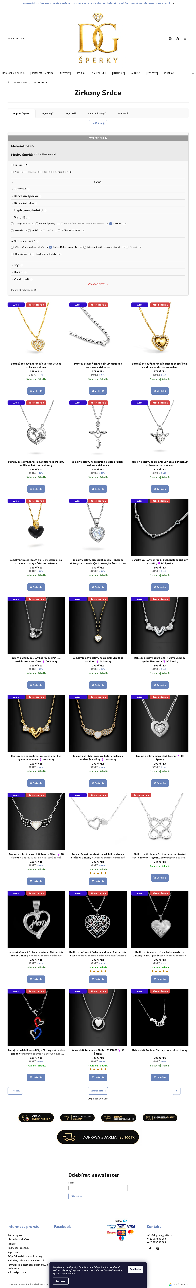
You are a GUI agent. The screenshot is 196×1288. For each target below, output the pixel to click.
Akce (19, 172)
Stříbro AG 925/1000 (73, 230)
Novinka (33, 172)
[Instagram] (157, 1249)
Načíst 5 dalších (98, 1090)
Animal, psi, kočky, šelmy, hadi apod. (106, 247)
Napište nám (14, 1252)
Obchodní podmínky (18, 1239)
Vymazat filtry (96, 284)
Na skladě (21, 165)
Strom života (23, 254)
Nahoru (16, 1090)
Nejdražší (71, 113)
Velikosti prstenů (17, 1272)
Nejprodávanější (96, 113)
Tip (47, 172)
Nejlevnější (47, 113)
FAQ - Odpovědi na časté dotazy (25, 1256)
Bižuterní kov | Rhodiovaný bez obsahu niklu (86, 223)
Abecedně (123, 113)
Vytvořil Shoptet (180, 1284)
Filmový (135, 247)
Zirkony (30, 145)
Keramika (21, 230)
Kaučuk (52, 230)
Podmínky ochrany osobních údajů (26, 1260)
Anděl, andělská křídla (48, 254)
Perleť (36, 230)
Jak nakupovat (16, 1235)
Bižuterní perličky (49, 223)
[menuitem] (14, 73)
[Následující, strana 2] (176, 1091)
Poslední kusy (63, 172)
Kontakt (12, 1244)
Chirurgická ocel (24, 223)
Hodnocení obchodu (18, 1248)
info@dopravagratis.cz (159, 1235)
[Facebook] (150, 1249)
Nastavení (60, 1281)
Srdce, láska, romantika (47, 154)
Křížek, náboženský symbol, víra (31, 247)
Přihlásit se (76, 1196)
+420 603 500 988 (156, 1239)
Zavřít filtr (97, 123)
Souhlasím (135, 1269)
